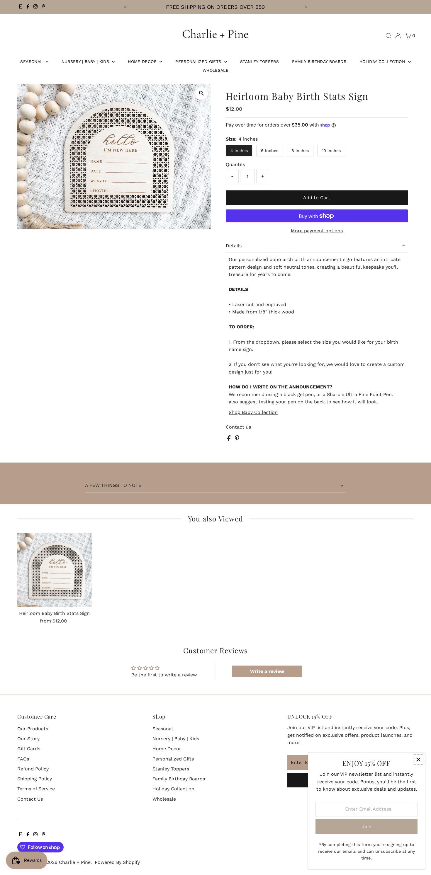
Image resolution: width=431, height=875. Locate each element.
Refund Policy (33, 769)
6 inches (269, 150)
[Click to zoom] (201, 93)
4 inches (239, 150)
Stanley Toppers (259, 61)
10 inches (331, 150)
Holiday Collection (383, 61)
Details (234, 245)
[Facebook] (27, 7)
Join (366, 826)
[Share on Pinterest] (237, 439)
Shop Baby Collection (253, 412)
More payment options (317, 230)
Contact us (238, 427)
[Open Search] (388, 35)
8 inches (300, 150)
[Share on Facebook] (229, 439)
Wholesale (215, 70)
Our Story (28, 738)
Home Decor (143, 61)
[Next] (305, 7)
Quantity (235, 164)
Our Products (32, 728)
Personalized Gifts (199, 61)
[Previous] (125, 7)
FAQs (23, 759)
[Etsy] (20, 7)
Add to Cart (316, 197)
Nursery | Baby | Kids (86, 61)
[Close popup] (418, 759)
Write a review (267, 671)
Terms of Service (36, 789)
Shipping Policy (34, 779)
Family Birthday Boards (319, 61)
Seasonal (32, 61)
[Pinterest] (43, 7)
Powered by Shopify (117, 862)
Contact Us (30, 799)
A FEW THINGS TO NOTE (113, 485)
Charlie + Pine (75, 862)
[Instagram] (35, 7)
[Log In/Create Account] (398, 35)
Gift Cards (28, 748)
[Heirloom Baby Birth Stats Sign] (54, 570)
